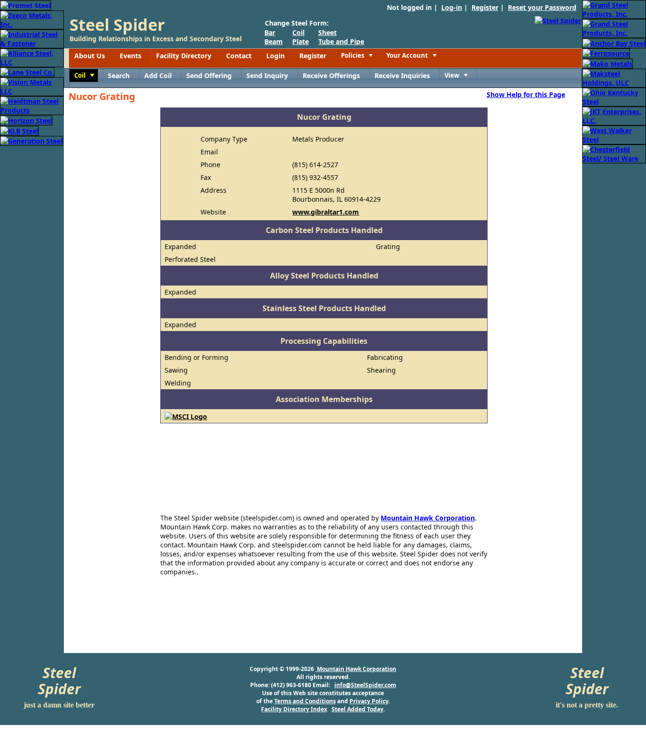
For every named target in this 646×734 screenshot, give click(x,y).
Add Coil (158, 75)
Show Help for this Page (526, 94)
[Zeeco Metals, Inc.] (32, 19)
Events (130, 55)
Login (275, 55)
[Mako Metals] (607, 62)
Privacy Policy (369, 701)
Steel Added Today (358, 709)
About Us (89, 55)
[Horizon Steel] (26, 119)
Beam (273, 41)
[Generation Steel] (31, 140)
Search (119, 75)
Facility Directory (183, 55)
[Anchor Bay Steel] (614, 42)
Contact (239, 55)
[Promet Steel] (25, 4)
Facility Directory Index (294, 709)
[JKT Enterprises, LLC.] (614, 115)
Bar (269, 32)
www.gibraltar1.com (325, 211)
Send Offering (209, 75)
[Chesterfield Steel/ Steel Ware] (614, 153)
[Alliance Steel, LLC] (32, 57)
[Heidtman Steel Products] (32, 104)
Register (484, 7)
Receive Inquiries (402, 75)
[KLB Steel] (19, 129)
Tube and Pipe (341, 41)
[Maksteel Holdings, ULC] (614, 77)
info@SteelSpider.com (365, 685)
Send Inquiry (267, 75)
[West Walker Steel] (614, 134)
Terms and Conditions (305, 701)
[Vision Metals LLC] (32, 85)
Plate (300, 41)
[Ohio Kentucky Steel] (614, 96)
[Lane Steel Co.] (27, 71)
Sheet (327, 32)
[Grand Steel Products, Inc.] (614, 8)
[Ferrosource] (606, 52)
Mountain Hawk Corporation (428, 517)
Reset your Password (542, 7)
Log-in (451, 7)
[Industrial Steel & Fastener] (32, 38)
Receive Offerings (331, 75)
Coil (298, 32)
